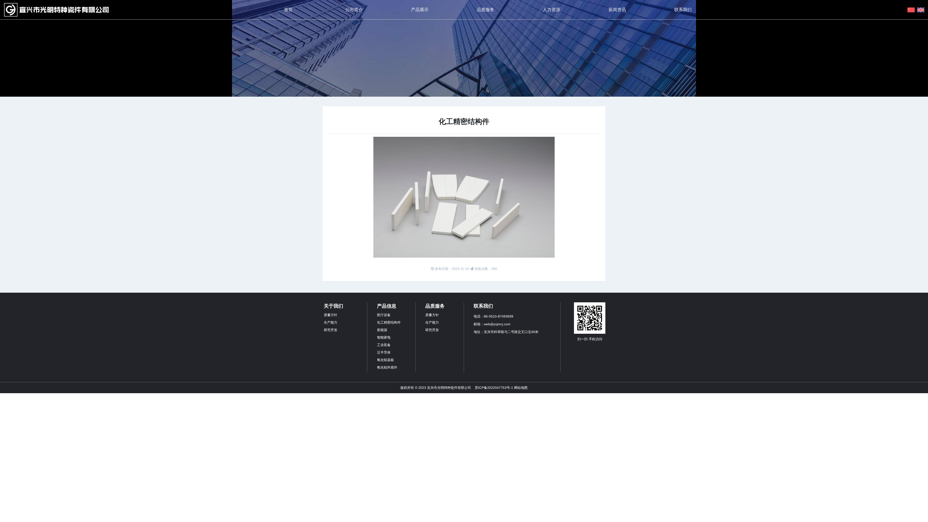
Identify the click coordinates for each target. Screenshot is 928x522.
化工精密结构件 (389, 322)
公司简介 (354, 9)
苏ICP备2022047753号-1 (494, 388)
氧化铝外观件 (387, 367)
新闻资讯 (617, 9)
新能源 (382, 330)
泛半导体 (384, 352)
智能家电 (384, 337)
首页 (288, 9)
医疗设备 (384, 315)
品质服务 (485, 9)
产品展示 (419, 9)
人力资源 (551, 9)
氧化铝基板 (385, 360)
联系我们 (683, 9)
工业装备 (384, 345)
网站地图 (521, 388)
